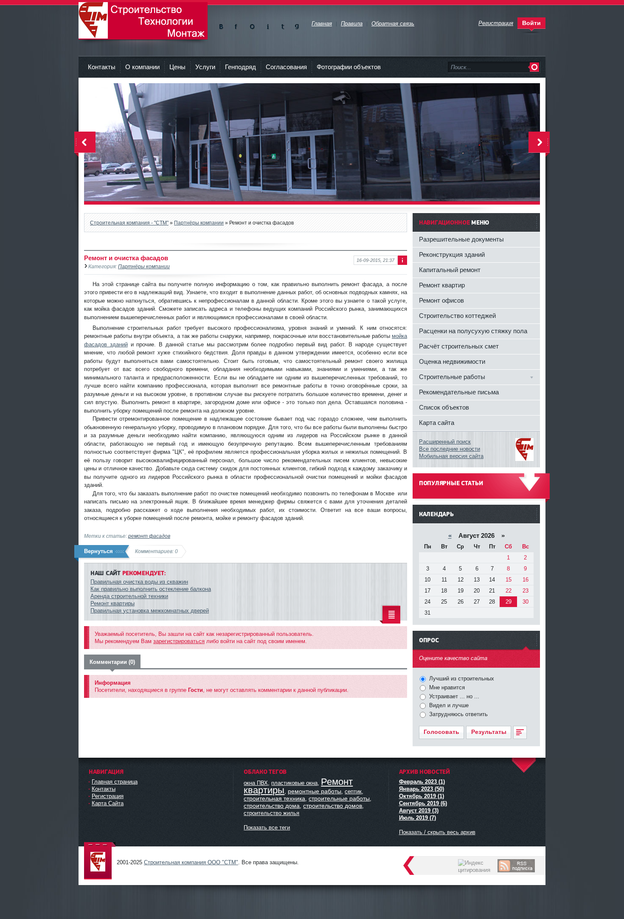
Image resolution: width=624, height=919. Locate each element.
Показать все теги (267, 827)
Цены (177, 66)
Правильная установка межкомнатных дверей (149, 610)
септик (353, 791)
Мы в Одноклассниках (252, 24)
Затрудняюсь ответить (457, 714)
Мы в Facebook (237, 24)
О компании (142, 66)
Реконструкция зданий (452, 254)
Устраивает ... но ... (453, 696)
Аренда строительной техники (129, 596)
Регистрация (108, 796)
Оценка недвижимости (452, 361)
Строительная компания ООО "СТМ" (143, 20)
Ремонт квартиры (112, 603)
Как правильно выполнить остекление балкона (150, 589)
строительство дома (272, 805)
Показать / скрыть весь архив (437, 832)
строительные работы (339, 798)
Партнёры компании (144, 266)
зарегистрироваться (179, 641)
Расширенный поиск (445, 441)
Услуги (205, 66)
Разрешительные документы (461, 239)
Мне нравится (446, 687)
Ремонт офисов (441, 300)
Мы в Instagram (267, 24)
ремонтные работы (314, 791)
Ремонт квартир (442, 285)
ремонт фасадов (149, 536)
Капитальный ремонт (450, 269)
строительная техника (274, 798)
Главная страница (115, 781)
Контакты (101, 66)
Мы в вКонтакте (222, 24)
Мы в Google (297, 24)
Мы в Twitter (282, 24)
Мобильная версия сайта (451, 456)
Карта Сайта (108, 803)
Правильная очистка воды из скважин (139, 582)
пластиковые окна (294, 783)
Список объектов (444, 407)
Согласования (286, 66)
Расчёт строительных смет (459, 346)
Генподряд (240, 66)
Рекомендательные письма (459, 392)
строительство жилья (271, 813)
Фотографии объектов (349, 66)
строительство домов (332, 805)
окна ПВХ (256, 783)
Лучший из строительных (460, 678)
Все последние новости (449, 449)
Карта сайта (436, 422)
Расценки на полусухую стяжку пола (473, 330)
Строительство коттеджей (457, 315)
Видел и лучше (448, 705)
